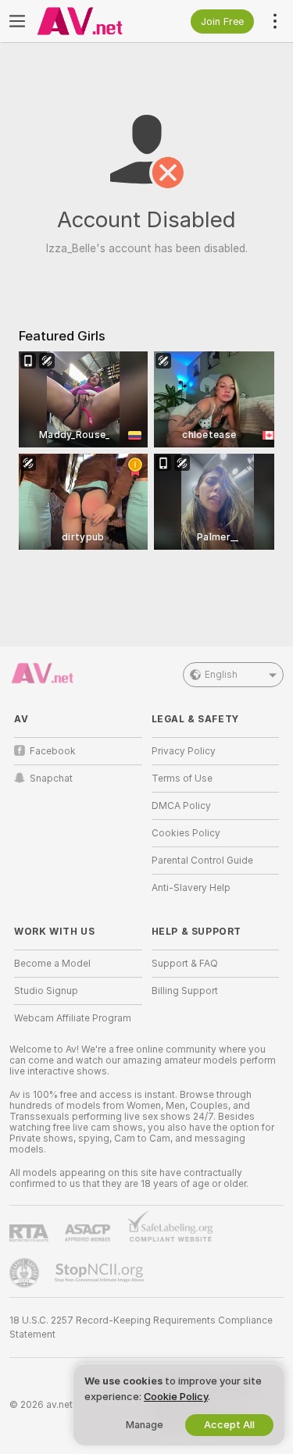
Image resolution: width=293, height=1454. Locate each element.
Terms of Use (182, 778)
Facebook (53, 751)
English (221, 674)
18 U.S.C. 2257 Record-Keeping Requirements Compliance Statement (141, 1327)
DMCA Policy (181, 805)
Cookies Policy (186, 833)
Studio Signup (46, 990)
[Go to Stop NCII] (101, 1272)
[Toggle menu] (17, 21)
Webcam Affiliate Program (72, 1018)
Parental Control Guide (202, 860)
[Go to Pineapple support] (25, 1273)
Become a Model (52, 963)
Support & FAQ (185, 963)
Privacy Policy (184, 751)
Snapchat (51, 778)
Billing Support (185, 990)
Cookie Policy (176, 1396)
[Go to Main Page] (90, 21)
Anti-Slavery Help (191, 887)
